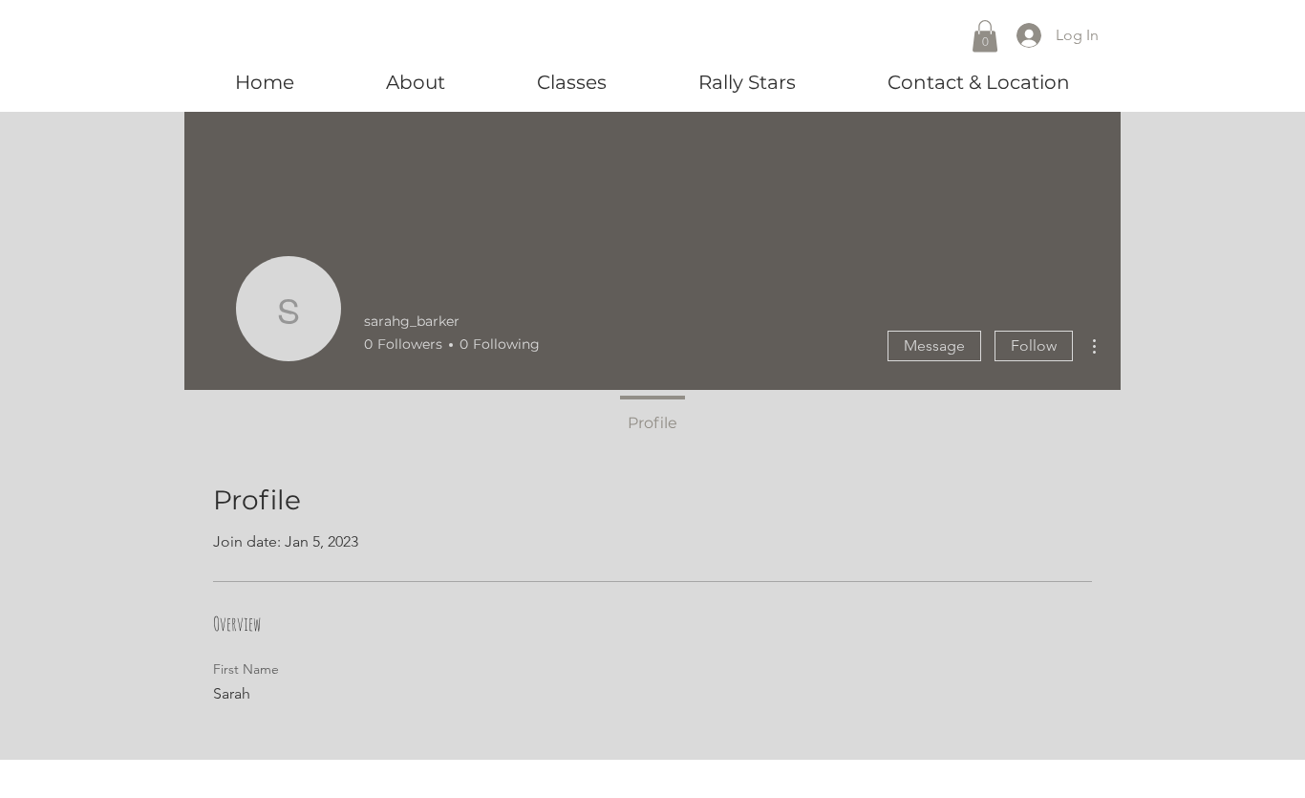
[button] (985, 36)
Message (934, 345)
